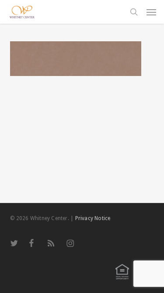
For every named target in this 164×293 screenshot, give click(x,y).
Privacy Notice (93, 218)
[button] (151, 11)
